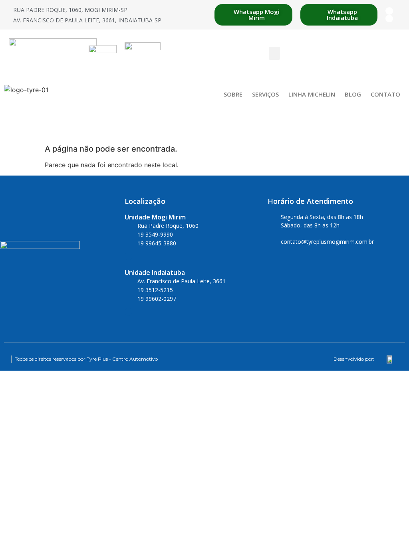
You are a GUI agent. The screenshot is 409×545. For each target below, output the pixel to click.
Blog (353, 94)
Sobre (233, 94)
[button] (274, 53)
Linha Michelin (311, 94)
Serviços (265, 94)
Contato (385, 94)
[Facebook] (389, 11)
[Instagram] (389, 18)
